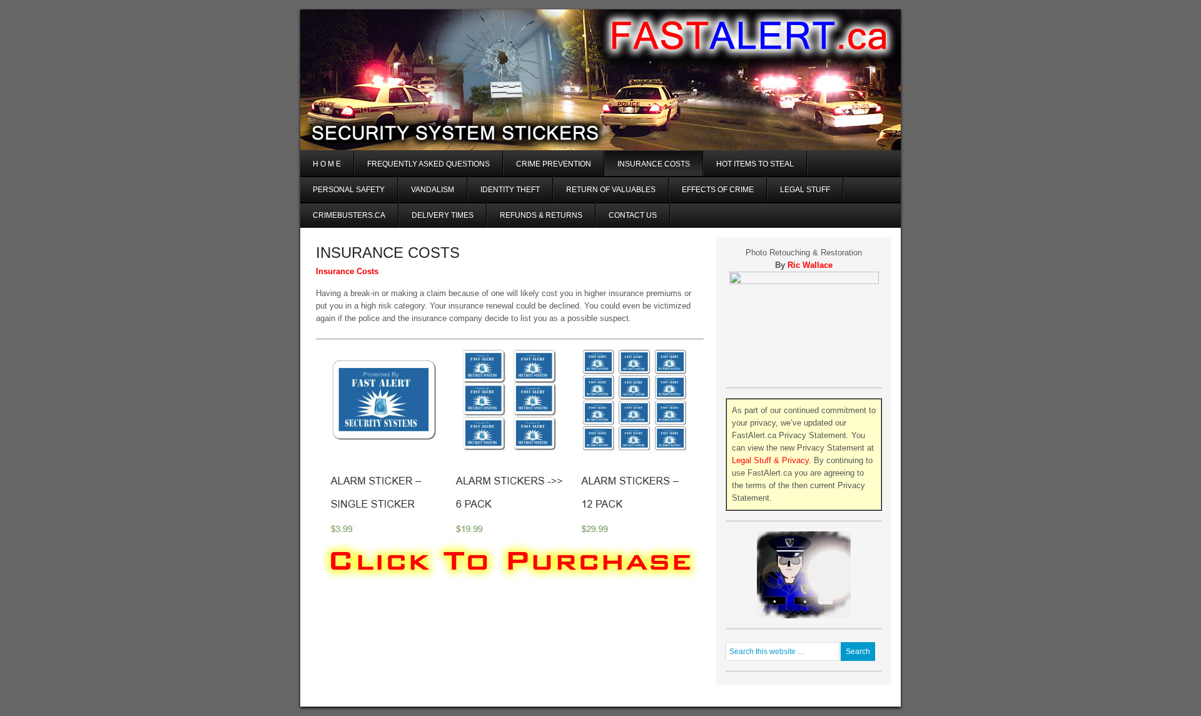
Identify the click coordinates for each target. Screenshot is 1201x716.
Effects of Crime (718, 189)
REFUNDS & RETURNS (541, 215)
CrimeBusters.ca (349, 215)
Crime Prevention (553, 164)
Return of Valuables (611, 189)
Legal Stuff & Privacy (770, 460)
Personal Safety (349, 189)
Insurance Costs (653, 164)
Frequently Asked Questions (428, 164)
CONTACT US (633, 215)
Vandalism (432, 189)
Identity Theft (510, 189)
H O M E (327, 164)
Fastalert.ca (600, 49)
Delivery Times (443, 215)
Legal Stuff (805, 189)
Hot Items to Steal (755, 164)
